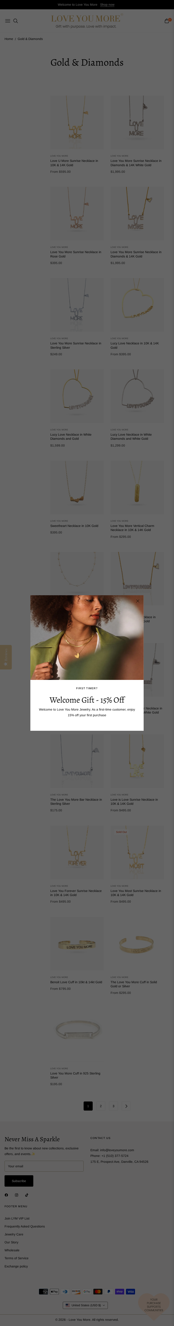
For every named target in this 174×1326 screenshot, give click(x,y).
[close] (138, 601)
